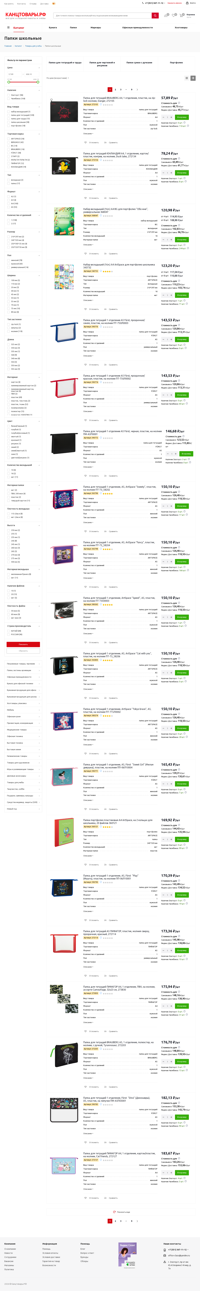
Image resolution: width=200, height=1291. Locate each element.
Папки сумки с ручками (139, 62)
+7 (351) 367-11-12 (177, 1249)
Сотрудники (10, 1257)
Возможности (49, 1265)
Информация (49, 1243)
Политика (9, 1269)
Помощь (46, 1249)
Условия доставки (51, 1257)
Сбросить (23, 651)
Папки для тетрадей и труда (65, 62)
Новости (8, 1253)
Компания (9, 1243)
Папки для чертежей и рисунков (102, 64)
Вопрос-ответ (87, 1253)
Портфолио (176, 62)
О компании (10, 1249)
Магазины (9, 1265)
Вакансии (8, 1261)
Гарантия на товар (51, 1261)
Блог (83, 1249)
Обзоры (84, 1261)
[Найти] (155, 15)
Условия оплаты (50, 1253)
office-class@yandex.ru (179, 1255)
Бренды (84, 1257)
